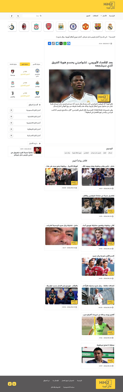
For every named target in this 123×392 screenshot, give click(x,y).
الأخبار (105, 16)
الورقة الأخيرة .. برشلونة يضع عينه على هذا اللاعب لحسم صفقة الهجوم (61, 166)
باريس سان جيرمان (96, 152)
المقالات (95, 16)
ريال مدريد (60, 37)
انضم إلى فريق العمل (68, 380)
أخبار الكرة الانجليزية (33, 123)
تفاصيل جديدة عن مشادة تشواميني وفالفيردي (98, 196)
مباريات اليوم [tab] (25, 64)
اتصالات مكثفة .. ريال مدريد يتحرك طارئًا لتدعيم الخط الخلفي (98, 286)
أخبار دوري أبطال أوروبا (74, 37)
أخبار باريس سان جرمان (91, 37)
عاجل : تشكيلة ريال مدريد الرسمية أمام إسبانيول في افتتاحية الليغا (61, 225)
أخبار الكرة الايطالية (33, 129)
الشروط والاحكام (55, 387)
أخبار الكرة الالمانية (34, 116)
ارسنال (110, 152)
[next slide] (9, 26)
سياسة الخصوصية (68, 387)
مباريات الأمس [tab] (36, 64)
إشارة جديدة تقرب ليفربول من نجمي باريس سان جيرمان (22, 154)
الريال (104, 152)
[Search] (40, 15)
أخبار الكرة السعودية (33, 110)
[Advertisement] (43, 6)
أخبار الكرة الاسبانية (33, 135)
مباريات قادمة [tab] (13, 64)
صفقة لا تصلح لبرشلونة (105, 345)
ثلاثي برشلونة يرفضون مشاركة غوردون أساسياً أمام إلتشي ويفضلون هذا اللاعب (98, 225)
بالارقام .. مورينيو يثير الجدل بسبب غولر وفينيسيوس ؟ (61, 286)
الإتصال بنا (56, 380)
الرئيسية (112, 16)
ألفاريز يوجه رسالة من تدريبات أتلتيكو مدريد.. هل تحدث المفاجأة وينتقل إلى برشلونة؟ (98, 315)
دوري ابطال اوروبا (76, 152)
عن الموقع (47, 380)
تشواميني (86, 152)
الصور (88, 16)
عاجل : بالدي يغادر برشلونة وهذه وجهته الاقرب (98, 166)
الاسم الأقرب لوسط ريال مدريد (103, 256)
